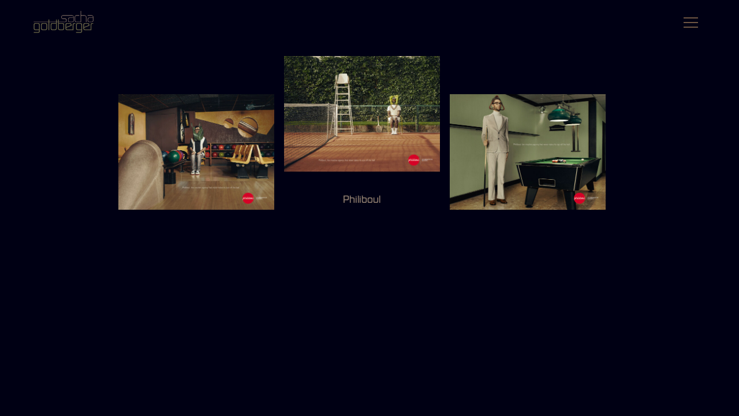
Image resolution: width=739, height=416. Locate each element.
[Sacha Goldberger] (69, 22)
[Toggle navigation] (687, 24)
